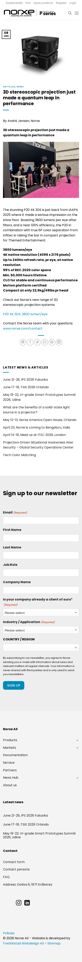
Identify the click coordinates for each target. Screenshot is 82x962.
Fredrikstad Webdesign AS (23, 943)
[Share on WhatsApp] (23, 342)
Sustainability (14, 3)
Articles (9, 86)
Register (61, 3)
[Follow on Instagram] (18, 903)
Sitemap (54, 943)
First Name (12, 529)
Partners (10, 770)
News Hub (10, 777)
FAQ (28, 3)
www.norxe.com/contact (22, 328)
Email (15, 512)
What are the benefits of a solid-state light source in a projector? (36, 410)
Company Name (17, 582)
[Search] (69, 13)
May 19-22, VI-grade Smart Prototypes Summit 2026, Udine (39, 397)
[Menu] (76, 13)
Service (9, 762)
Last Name (12, 547)
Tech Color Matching (19, 455)
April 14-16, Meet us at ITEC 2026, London (34, 435)
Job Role (10, 564)
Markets (9, 747)
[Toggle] (77, 740)
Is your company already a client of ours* (38, 602)
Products (10, 740)
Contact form (14, 862)
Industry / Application (29, 622)
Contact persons (16, 869)
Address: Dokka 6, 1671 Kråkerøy (27, 884)
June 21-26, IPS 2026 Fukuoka (25, 379)
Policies (9, 933)
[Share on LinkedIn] (59, 342)
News (20, 86)
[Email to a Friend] (44, 342)
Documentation (15, 755)
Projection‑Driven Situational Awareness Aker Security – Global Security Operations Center (38, 445)
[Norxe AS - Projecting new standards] (29, 13)
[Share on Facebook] (30, 342)
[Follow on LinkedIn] (27, 903)
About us (10, 785)
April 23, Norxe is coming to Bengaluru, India (36, 427)
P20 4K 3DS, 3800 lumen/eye (25, 314)
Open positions (43, 3)
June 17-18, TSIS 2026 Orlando (26, 387)
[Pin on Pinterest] (52, 342)
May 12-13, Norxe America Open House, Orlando (39, 420)
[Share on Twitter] (37, 342)
